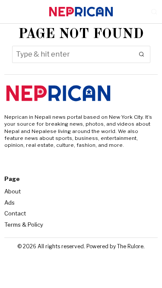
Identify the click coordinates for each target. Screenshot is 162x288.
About (12, 191)
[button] (141, 54)
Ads (9, 202)
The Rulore (130, 246)
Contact (15, 213)
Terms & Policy (23, 224)
